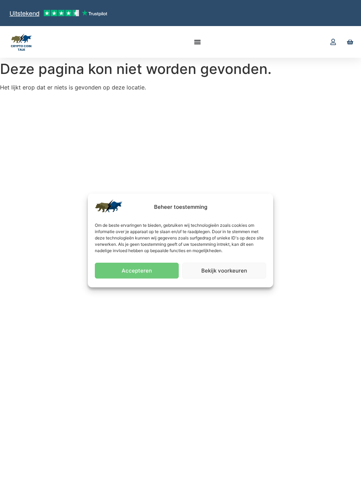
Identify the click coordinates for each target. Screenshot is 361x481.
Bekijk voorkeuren (224, 270)
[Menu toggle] (197, 41)
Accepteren (137, 270)
